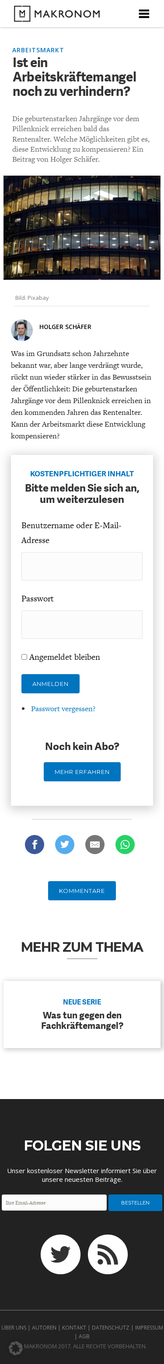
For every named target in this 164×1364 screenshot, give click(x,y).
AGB (84, 1336)
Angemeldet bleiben (64, 657)
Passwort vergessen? (63, 708)
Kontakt (74, 1327)
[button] (15, 1348)
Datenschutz (110, 1327)
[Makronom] (54, 16)
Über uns (13, 1327)
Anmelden (50, 683)
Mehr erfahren (82, 771)
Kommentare (82, 890)
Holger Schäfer (65, 326)
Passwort (37, 598)
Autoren (44, 1327)
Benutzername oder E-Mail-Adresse (71, 532)
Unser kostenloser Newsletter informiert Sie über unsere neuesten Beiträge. (82, 1175)
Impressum (149, 1327)
